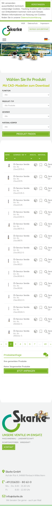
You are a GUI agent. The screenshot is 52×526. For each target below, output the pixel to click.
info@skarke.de (14, 496)
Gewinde (6, 112)
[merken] (40, 166)
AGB (23, 23)
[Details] (46, 166)
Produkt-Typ (8, 101)
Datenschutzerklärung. (31, 17)
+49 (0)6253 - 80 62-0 (18, 482)
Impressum (44, 23)
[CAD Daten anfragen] (35, 166)
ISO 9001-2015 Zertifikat (38, 29)
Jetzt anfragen (26, 370)
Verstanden (38, 4)
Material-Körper (9, 123)
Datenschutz (33, 23)
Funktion (6, 91)
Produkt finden (26, 134)
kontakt (9, 447)
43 (45, 344)
